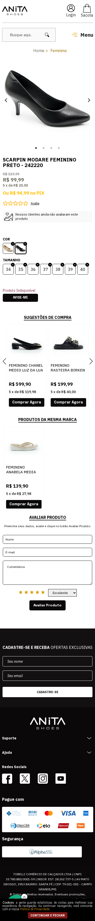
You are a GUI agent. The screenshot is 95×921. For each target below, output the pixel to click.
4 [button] (59, 148)
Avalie (35, 203)
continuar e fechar (47, 915)
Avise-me (20, 297)
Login (71, 14)
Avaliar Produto (47, 605)
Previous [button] (6, 100)
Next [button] (89, 100)
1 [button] (36, 148)
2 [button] (43, 148)
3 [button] (51, 148)
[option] (47, 100)
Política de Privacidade (34, 909)
